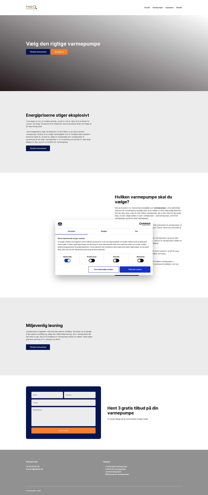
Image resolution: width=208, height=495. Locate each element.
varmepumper (160, 208)
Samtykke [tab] (71, 231)
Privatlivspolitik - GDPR (33, 491)
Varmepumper (157, 7)
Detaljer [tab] (104, 231)
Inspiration (170, 7)
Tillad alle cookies (135, 269)
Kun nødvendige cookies (103, 269)
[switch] (92, 260)
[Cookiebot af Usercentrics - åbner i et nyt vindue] (140, 224)
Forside (147, 7)
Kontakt (179, 7)
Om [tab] (136, 231)
